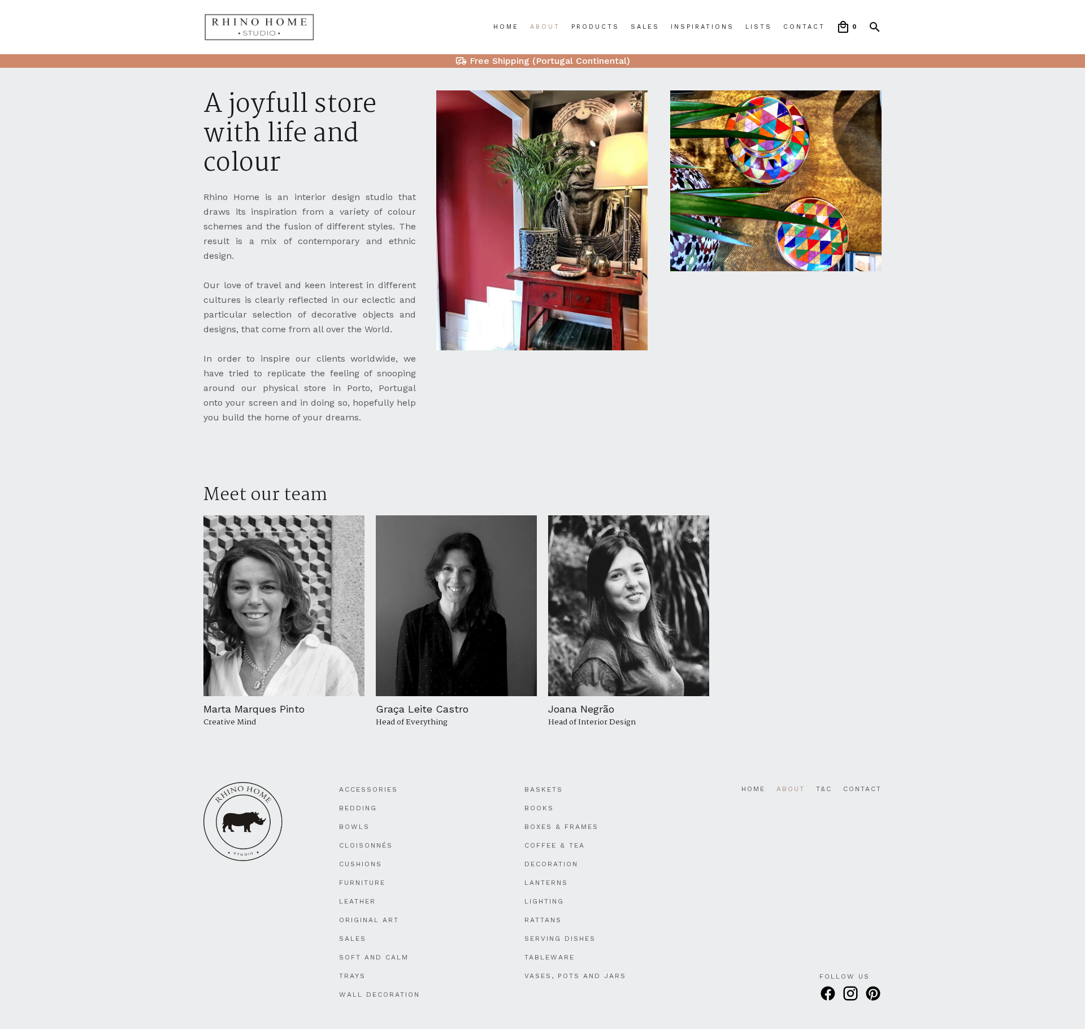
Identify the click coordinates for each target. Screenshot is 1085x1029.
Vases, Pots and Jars (575, 976)
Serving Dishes (560, 939)
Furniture (362, 883)
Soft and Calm (374, 957)
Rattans (543, 920)
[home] (259, 27)
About (545, 27)
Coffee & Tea (554, 845)
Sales (645, 27)
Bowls (354, 827)
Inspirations (702, 27)
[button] (846, 27)
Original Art (369, 920)
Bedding (358, 808)
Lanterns (546, 883)
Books (539, 808)
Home (506, 27)
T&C (824, 789)
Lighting (544, 901)
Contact (804, 27)
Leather (357, 901)
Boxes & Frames (561, 827)
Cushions (360, 864)
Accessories (368, 789)
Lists (758, 27)
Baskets (543, 789)
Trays (352, 976)
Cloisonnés (366, 845)
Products (595, 27)
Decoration (551, 864)
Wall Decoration (379, 994)
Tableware (549, 957)
